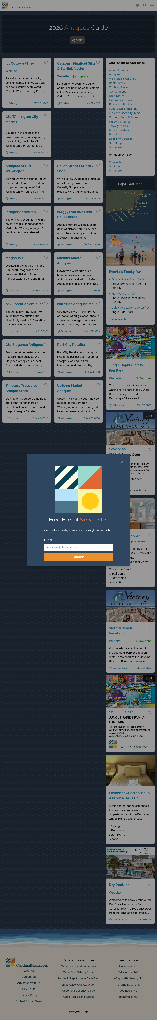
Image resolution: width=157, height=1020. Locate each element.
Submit (78, 557)
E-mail (48, 540)
